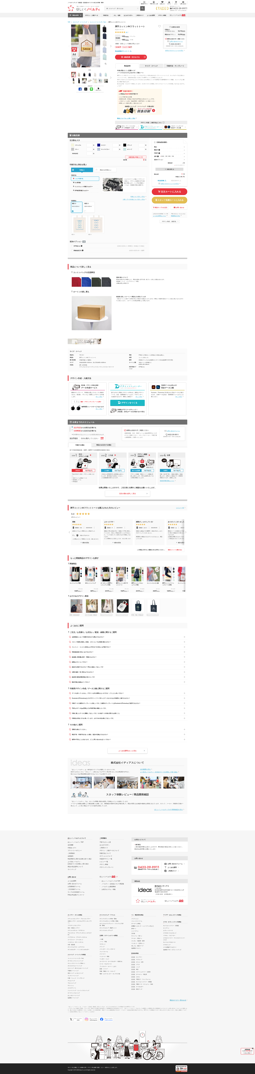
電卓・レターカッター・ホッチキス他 (110, 973)
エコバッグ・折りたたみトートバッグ (78, 968)
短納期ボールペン (136, 948)
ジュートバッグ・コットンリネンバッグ (78, 990)
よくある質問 (151, 15)
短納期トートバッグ (73, 998)
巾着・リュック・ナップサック (76, 978)
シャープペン (135, 931)
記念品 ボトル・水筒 (137, 962)
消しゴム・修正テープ (137, 946)
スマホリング (166, 944)
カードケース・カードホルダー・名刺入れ (111, 961)
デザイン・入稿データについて (109, 850)
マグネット (103, 944)
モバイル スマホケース (169, 942)
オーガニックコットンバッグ (75, 961)
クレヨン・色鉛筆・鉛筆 (138, 941)
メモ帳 (101, 939)
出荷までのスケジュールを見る (174, 50)
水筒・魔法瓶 (71, 944)
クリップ (102, 946)
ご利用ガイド (140, 15)
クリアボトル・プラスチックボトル (77, 937)
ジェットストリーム (136, 921)
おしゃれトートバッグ (74, 995)
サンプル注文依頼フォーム (76, 892)
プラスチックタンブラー (74, 925)
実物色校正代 (77, 250)
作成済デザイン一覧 (106, 859)
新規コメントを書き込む (175, 550)
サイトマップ (72, 869)
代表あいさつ (72, 848)
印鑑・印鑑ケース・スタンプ (107, 971)
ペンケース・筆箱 (104, 956)
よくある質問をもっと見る (127, 751)
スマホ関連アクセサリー (169, 947)
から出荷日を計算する (85, 427)
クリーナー (103, 954)
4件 (127, 32)
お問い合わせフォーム (176, 41)
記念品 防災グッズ (136, 989)
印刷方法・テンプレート (175, 66)
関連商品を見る (175, 216)
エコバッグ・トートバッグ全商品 (77, 954)
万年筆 (133, 933)
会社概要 (70, 845)
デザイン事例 (162, 15)
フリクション (135, 918)
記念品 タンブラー (136, 957)
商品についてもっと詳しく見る (126, 118)
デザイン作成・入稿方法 (169, 221)
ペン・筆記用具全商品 (137, 914)
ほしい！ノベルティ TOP (75, 842)
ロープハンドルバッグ (74, 993)
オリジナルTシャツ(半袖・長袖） (108, 918)
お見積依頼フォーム (74, 886)
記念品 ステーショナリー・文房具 (141, 972)
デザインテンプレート (107, 867)
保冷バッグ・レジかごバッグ (75, 973)
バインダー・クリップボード (107, 949)
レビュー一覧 (180, 508)
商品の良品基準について (75, 866)
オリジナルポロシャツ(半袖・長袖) (109, 921)
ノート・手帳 (103, 941)
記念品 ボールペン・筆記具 (139, 974)
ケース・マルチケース (106, 964)
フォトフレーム (104, 951)
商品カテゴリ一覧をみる (178, 1000)
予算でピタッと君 (105, 842)
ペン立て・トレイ (104, 959)
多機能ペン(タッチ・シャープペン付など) (142, 926)
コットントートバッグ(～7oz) (98, 22)
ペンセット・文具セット (138, 943)
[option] (86, 532)
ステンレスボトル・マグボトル (76, 930)
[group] (77, 607)
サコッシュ (71, 985)
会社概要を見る (145, 769)
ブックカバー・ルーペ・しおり (108, 966)
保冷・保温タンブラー (74, 928)
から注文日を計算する (85, 431)
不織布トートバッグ (73, 970)
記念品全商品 (135, 953)
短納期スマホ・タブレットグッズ (172, 949)
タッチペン (166, 928)
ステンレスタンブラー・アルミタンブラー (79, 918)
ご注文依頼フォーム (74, 889)
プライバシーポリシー (75, 850)
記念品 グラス (135, 964)
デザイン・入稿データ (91, 15)
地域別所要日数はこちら (167, 481)
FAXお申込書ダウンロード (76, 895)
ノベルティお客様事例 (109, 886)
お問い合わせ (180, 207)
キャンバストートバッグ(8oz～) (76, 963)
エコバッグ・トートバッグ (80, 22)
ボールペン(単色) (136, 923)
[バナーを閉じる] (252, 1048)
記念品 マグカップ (136, 959)
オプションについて (106, 856)
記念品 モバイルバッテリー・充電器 (141, 982)
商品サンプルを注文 (161, 207)
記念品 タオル (135, 977)
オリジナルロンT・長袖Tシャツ (108, 928)
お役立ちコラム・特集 (109, 889)
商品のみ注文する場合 (103, 445)
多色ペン (133, 928)
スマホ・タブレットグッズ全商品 (172, 921)
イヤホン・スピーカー (169, 935)
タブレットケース (168, 930)
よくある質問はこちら (159, 216)
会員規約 (70, 856)
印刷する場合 (80, 445)
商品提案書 (161, 180)
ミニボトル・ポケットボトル (75, 942)
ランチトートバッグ (73, 975)
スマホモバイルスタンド (169, 933)
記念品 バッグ (135, 967)
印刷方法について (105, 853)
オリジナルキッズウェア (106, 930)
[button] (110, 46)
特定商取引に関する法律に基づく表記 (79, 859)
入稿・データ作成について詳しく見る (134, 199)
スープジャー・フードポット (75, 939)
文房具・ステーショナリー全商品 (109, 935)
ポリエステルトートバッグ (75, 966)
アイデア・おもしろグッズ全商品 (172, 914)
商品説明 (127, 66)
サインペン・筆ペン (136, 936)
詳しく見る (99, 397)
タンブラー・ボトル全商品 (75, 914)
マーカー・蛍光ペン (136, 938)
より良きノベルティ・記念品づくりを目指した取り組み (159, 772)
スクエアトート (72, 988)
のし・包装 (117, 15)
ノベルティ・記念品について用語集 (113, 884)
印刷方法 (105, 15)
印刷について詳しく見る (137, 196)
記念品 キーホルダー (137, 986)
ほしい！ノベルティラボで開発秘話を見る (168, 809)
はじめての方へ (128, 15)
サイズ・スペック (151, 66)
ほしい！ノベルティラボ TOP (111, 881)
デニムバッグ (71, 980)
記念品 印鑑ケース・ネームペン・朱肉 (142, 984)
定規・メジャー (104, 969)
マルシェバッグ (72, 983)
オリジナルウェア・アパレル (107, 914)
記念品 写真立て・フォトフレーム (141, 979)
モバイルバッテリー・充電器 (171, 925)
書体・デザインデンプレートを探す (91, 402)
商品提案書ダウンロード (122, 51)
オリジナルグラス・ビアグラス (76, 947)
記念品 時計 (135, 969)
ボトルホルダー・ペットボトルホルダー (78, 949)
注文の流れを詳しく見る (127, 493)
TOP (69, 22)
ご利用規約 (71, 853)
